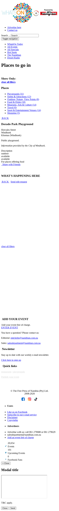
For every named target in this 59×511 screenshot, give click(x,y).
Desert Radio (13, 57)
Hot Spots (12, 52)
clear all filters (8, 82)
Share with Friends (10, 164)
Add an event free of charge (20, 437)
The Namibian (14, 55)
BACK (5, 118)
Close (4, 508)
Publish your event (10, 377)
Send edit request (19, 181)
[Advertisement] (29, 212)
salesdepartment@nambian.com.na (24, 343)
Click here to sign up (11, 360)
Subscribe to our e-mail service (22, 414)
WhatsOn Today (15, 44)
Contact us (12, 30)
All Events (12, 47)
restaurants (6, 371)
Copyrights (12, 420)
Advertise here (14, 27)
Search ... (5, 35)
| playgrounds (18, 371)
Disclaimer (12, 417)
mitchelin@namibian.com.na (24, 338)
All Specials (13, 49)
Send (12, 508)
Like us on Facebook (17, 412)
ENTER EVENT (9, 327)
